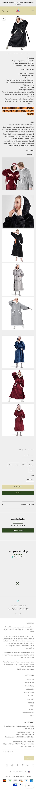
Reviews (31, 709)
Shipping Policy (29, 682)
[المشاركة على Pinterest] (23, 450)
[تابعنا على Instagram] (23, 765)
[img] (18, 554)
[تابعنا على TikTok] (12, 765)
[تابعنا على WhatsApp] (7, 765)
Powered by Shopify (19, 776)
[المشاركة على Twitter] (25, 450)
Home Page (30, 679)
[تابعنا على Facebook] (33, 765)
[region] (18, 605)
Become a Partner (28, 713)
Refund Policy (29, 686)
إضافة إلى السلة (18, 487)
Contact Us (30, 699)
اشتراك (29, 758)
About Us (31, 696)
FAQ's (32, 706)
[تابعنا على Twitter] (28, 765)
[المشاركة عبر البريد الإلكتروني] (20, 450)
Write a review (18, 530)
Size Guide (31, 703)
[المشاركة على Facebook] (28, 450)
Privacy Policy (30, 689)
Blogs (32, 716)
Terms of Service (29, 692)
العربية (9, 771)
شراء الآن (18, 493)
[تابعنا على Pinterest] (17, 765)
